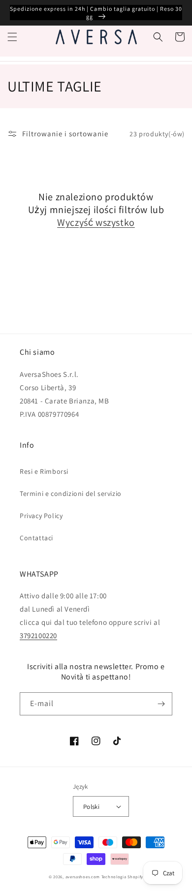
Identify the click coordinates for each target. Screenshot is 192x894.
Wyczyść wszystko (96, 222)
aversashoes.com (82, 876)
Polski (91, 806)
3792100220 (38, 635)
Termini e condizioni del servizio (71, 493)
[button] (12, 37)
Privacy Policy (41, 515)
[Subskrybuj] (161, 703)
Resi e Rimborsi (44, 471)
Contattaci (36, 537)
